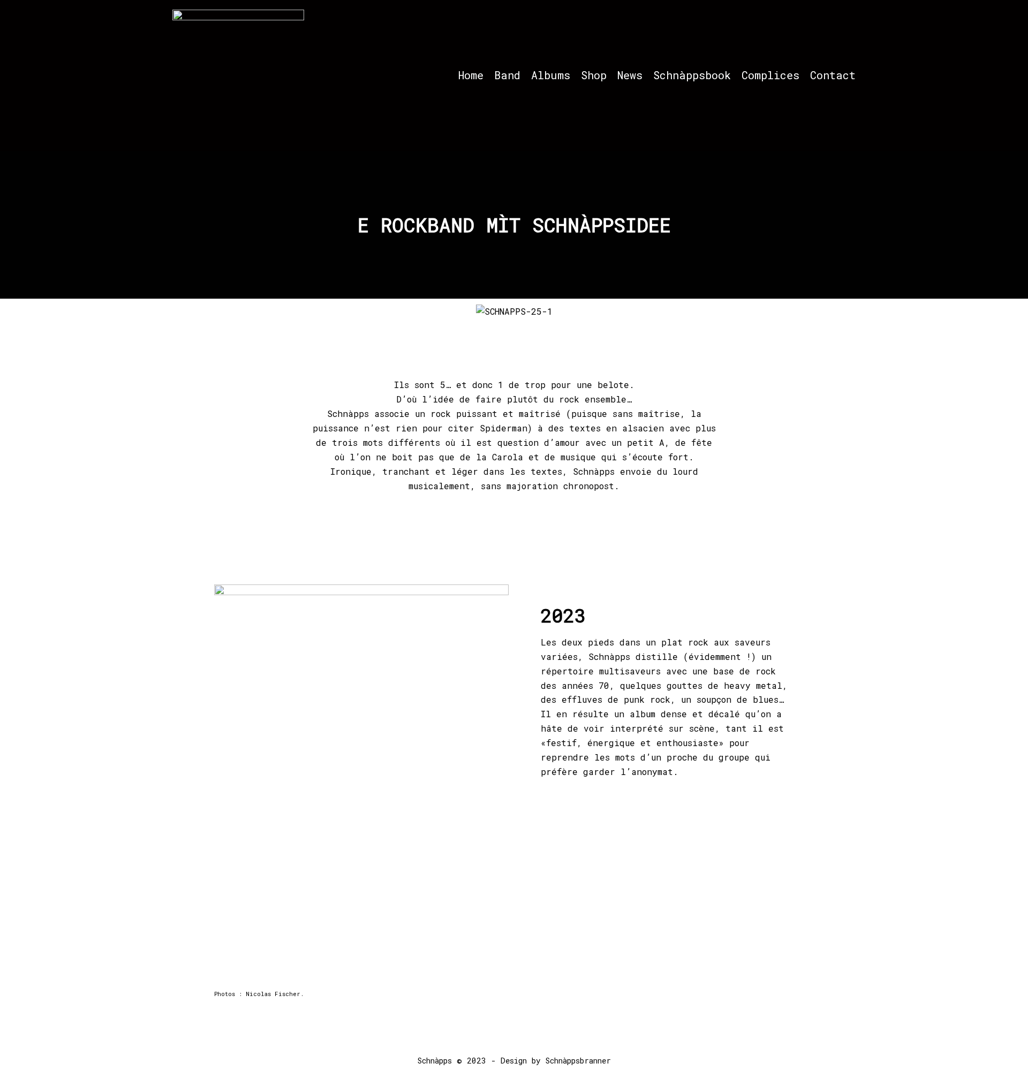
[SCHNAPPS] (238, 75)
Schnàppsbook (692, 75)
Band (507, 75)
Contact (833, 75)
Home (470, 75)
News (629, 75)
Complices (770, 75)
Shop (594, 75)
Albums (550, 75)
